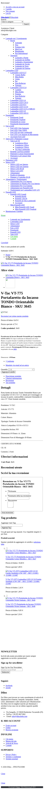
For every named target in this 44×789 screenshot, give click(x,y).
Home (8, 255)
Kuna (18, 787)
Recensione (12, 500)
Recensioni (10, 380)
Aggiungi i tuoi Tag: (8, 523)
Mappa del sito (11, 741)
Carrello (9, 9)
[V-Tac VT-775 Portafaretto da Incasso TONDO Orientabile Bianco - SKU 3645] (24, 277)
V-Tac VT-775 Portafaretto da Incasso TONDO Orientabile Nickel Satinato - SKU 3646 (23, 605)
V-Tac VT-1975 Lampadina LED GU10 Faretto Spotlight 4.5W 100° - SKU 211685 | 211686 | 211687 (23, 581)
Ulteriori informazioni (14, 378)
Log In (8, 13)
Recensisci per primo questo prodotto (14, 316)
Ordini (8, 728)
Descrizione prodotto (13, 376)
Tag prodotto (10, 383)
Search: (3, 19)
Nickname (12, 491)
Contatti (13, 239)
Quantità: (4, 369)
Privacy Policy (11, 755)
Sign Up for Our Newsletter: (11, 667)
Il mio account (11, 725)
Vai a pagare (10, 11)
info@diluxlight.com (19, 716)
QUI (14, 349)
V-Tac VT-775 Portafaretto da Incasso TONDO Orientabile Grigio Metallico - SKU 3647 (23, 558)
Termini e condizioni (13, 757)
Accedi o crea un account (15, 7)
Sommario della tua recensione (19, 496)
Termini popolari (12, 759)
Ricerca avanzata (12, 730)
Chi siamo (14, 236)
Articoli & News (12, 743)
